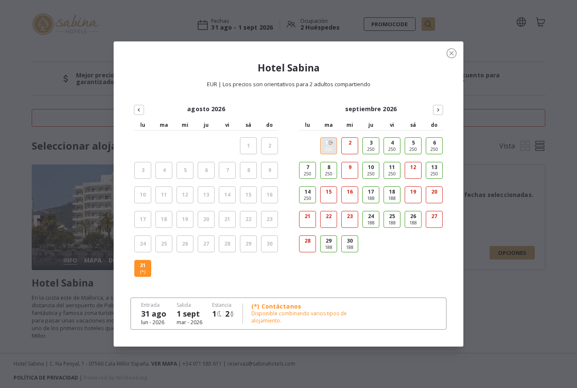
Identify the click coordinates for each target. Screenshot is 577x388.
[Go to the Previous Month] (139, 110)
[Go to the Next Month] (438, 110)
